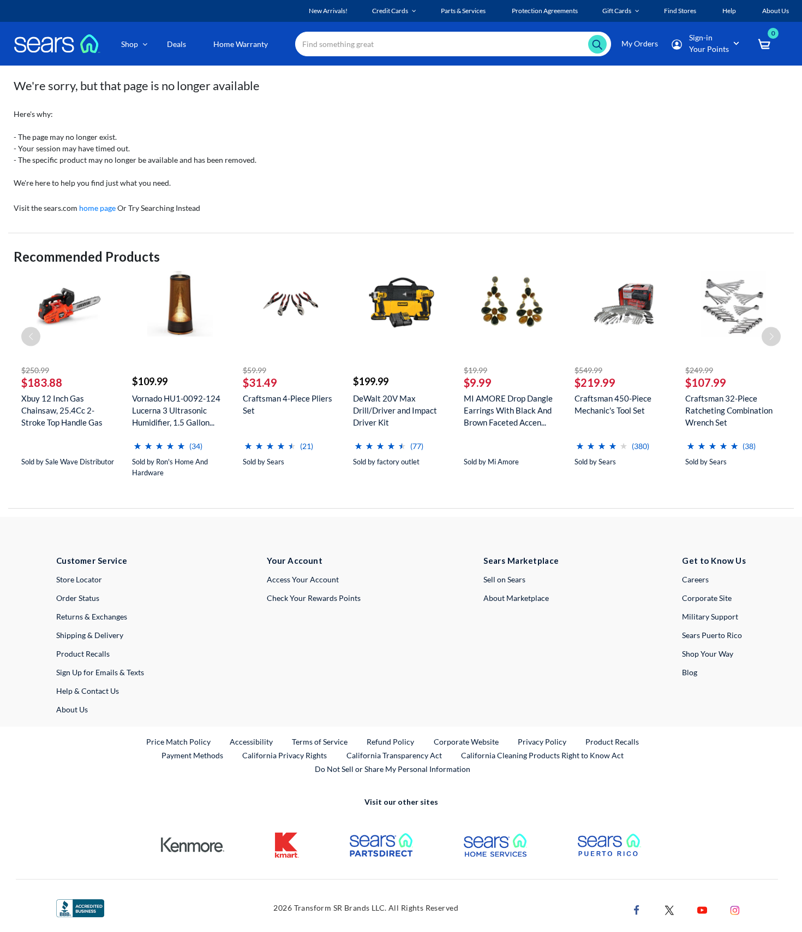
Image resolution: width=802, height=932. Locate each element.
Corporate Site (707, 598)
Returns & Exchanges (91, 616)
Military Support (710, 616)
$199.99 (370, 381)
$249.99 (699, 370)
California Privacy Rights (284, 755)
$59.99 (254, 370)
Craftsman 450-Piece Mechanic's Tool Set (612, 404)
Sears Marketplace (521, 560)
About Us (72, 709)
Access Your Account (303, 579)
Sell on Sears (504, 579)
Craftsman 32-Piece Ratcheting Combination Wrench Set (729, 410)
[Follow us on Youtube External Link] (702, 909)
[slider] (159, 441)
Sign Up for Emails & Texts (100, 672)
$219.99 (594, 382)
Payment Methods (192, 755)
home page (97, 208)
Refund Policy (390, 741)
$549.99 (588, 370)
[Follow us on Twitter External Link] (669, 909)
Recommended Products (87, 256)
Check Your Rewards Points (314, 598)
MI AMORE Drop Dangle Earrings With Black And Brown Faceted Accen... (508, 410)
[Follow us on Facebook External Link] (637, 909)
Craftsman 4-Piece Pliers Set (287, 404)
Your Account (294, 560)
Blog (689, 672)
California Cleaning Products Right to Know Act (542, 755)
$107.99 (705, 382)
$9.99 (478, 382)
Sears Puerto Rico (712, 635)
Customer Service (92, 560)
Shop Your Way (707, 653)
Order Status (77, 598)
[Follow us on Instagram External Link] (735, 909)
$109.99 (149, 381)
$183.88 (41, 382)
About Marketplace (516, 598)
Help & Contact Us (87, 690)
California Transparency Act (394, 755)
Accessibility (251, 741)
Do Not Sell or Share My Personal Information (392, 769)
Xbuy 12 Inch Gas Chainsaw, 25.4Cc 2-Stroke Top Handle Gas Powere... (62, 410)
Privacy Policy (542, 741)
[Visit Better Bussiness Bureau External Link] (80, 907)
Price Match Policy (178, 741)
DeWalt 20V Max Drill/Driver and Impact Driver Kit (395, 410)
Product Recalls (83, 653)
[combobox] (453, 44)
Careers (695, 579)
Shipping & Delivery (89, 635)
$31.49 (260, 382)
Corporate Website (467, 741)
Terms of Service (320, 741)
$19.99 (475, 370)
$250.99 (35, 370)
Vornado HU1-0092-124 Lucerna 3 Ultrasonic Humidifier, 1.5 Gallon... (176, 410)
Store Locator (79, 579)
